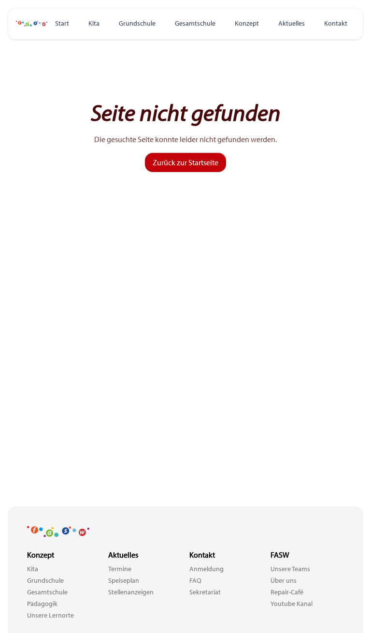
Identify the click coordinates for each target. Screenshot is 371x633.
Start (62, 23)
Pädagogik (42, 603)
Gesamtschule (195, 23)
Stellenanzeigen (131, 592)
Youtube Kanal (292, 603)
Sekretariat (205, 592)
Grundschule (137, 23)
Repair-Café (287, 592)
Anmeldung (206, 568)
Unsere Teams (290, 568)
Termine (119, 568)
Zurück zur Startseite (185, 162)
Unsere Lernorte (50, 615)
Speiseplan (123, 580)
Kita (94, 23)
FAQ (195, 580)
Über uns (284, 580)
